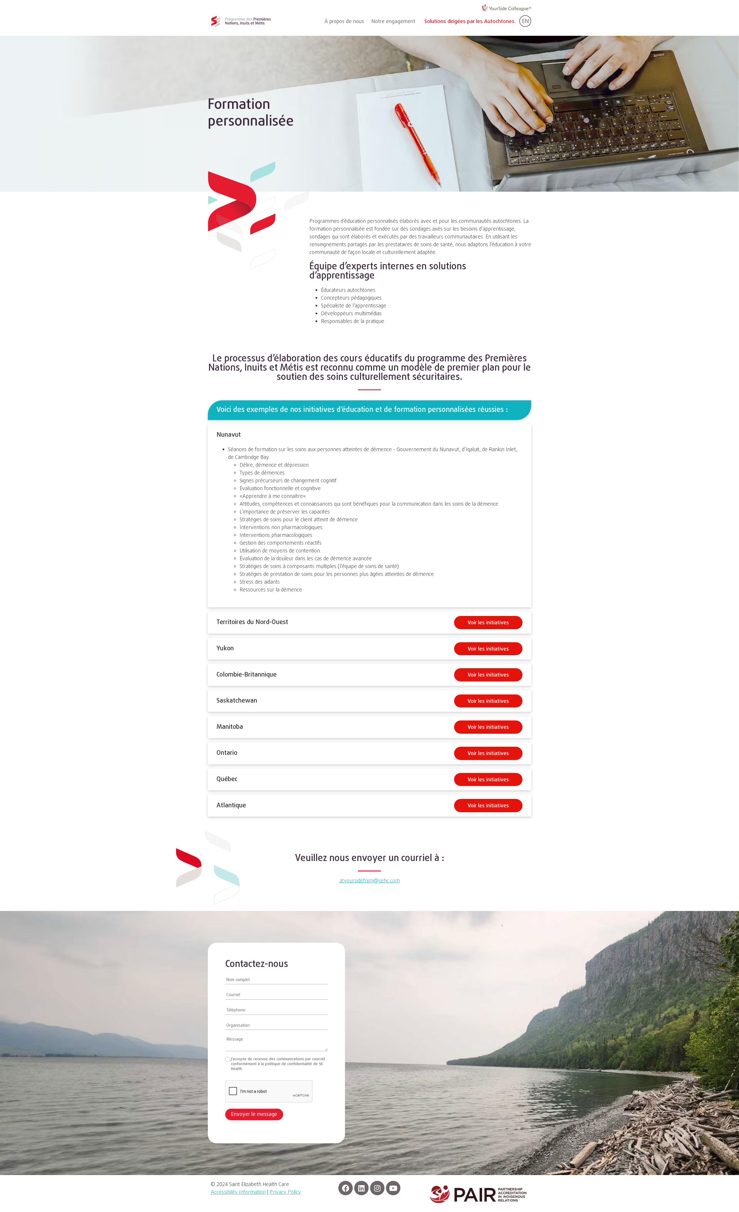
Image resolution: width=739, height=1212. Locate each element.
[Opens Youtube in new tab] (393, 1188)
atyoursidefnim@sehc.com (369, 881)
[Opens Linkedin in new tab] (361, 1188)
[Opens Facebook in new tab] (345, 1188)
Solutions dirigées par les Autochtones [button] (469, 22)
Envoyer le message (254, 1114)
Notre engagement (393, 22)
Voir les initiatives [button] (488, 623)
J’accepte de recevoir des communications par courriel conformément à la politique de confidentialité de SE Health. (278, 1064)
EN (525, 21)
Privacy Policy (285, 1192)
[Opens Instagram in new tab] (377, 1188)
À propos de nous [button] (344, 22)
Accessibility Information (238, 1192)
